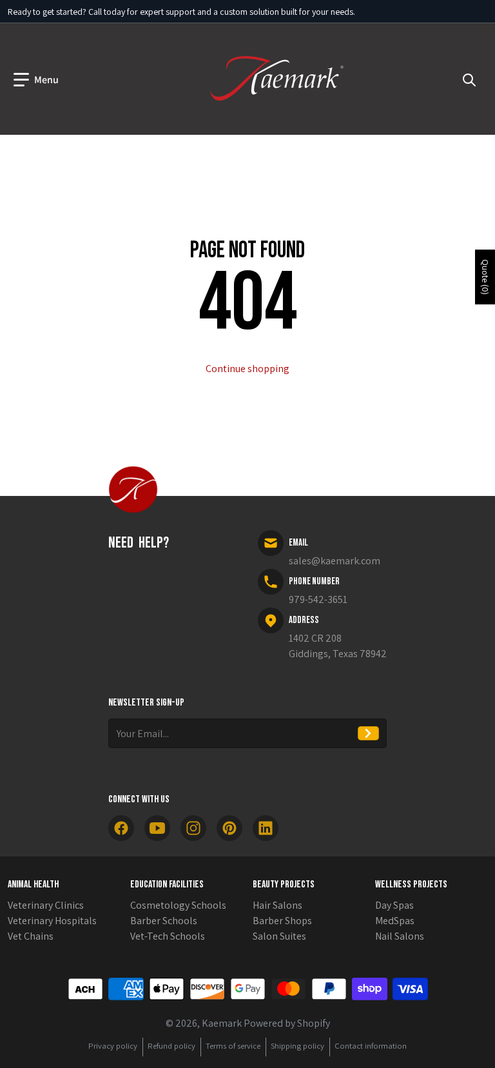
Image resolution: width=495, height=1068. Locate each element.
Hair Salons (277, 905)
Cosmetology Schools (178, 905)
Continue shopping (247, 368)
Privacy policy (112, 1045)
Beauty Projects (284, 884)
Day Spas (394, 905)
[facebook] (121, 828)
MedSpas (394, 920)
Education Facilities (167, 884)
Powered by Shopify (287, 1023)
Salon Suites (279, 936)
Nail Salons (399, 936)
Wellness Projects (411, 884)
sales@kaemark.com (334, 561)
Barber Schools (163, 920)
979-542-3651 (318, 599)
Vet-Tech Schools (167, 936)
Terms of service (233, 1045)
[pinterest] (229, 828)
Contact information (371, 1045)
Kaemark (222, 1023)
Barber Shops (282, 920)
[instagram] (193, 828)
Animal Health (33, 884)
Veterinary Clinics (46, 905)
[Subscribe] (368, 733)
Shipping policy (297, 1045)
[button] (36, 80)
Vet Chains (30, 936)
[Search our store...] (469, 80)
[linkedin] (265, 828)
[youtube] (157, 828)
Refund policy (171, 1045)
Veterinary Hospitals (52, 920)
